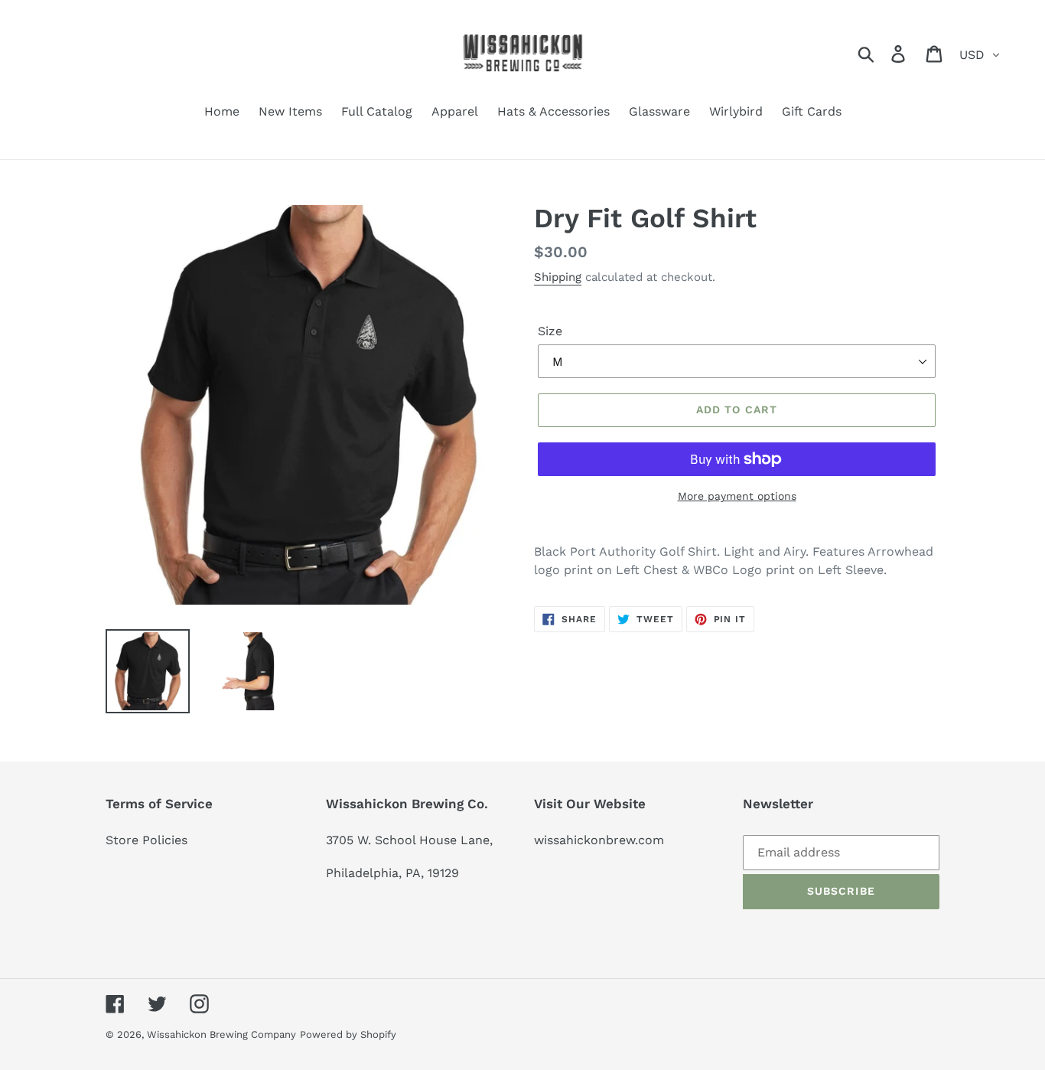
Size (550, 331)
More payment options (737, 496)
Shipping (557, 277)
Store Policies (146, 840)
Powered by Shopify (348, 1034)
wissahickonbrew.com (599, 840)
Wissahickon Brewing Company (221, 1034)
